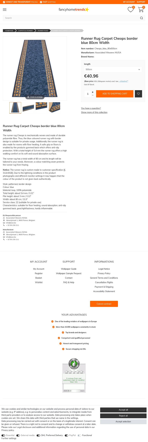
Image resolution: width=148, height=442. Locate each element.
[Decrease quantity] (92, 95)
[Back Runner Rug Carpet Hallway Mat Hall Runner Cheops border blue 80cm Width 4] (54, 108)
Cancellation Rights (104, 282)
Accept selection (123, 421)
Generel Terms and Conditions (104, 278)
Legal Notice (104, 269)
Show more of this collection (94, 112)
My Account (129, 2)
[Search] (141, 18)
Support (141, 2)
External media (28, 435)
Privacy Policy (104, 273)
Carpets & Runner (25, 31)
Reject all (123, 415)
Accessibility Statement (104, 291)
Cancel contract (104, 304)
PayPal (72, 435)
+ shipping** (123, 81)
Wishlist (38, 282)
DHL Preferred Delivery (52, 435)
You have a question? (91, 108)
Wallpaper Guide (68, 269)
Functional (87, 435)
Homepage (9, 31)
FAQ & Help (68, 282)
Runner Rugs (43, 31)
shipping (49, 2)
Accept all (123, 410)
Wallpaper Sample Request (68, 273)
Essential (10, 435)
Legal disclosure (24, 427)
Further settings (8, 438)
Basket (38, 278)
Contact (68, 278)
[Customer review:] (74, 375)
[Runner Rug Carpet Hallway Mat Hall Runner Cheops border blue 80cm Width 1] (15, 108)
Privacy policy (7, 430)
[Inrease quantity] (92, 92)
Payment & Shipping (104, 287)
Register (39, 273)
